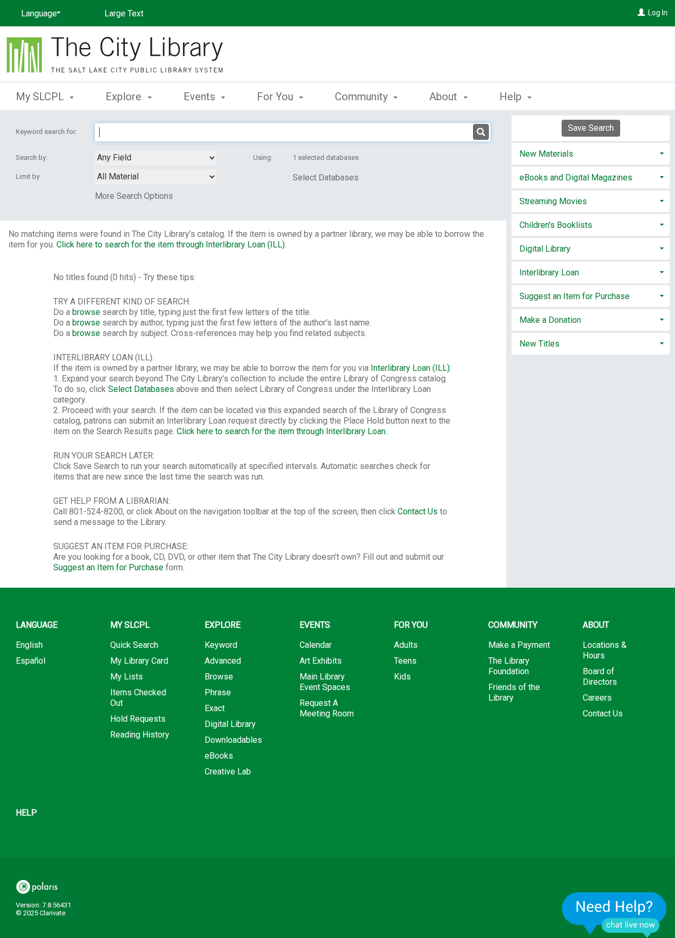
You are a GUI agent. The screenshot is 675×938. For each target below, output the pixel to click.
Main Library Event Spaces (325, 682)
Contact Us (418, 511)
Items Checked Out (138, 697)
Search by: (32, 157)
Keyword (221, 645)
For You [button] (276, 96)
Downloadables (233, 740)
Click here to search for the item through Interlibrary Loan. (282, 431)
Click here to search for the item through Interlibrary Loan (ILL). (171, 245)
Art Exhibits (321, 661)
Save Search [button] (591, 128)
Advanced (223, 661)
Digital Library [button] (545, 249)
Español (30, 661)
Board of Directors (600, 676)
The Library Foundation (508, 666)
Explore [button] (124, 96)
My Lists (126, 677)
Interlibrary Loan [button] (549, 272)
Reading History (139, 735)
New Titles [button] (539, 344)
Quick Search (134, 645)
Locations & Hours (604, 650)
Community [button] (362, 96)
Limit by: (29, 176)
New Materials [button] (546, 154)
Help (26, 813)
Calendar (316, 645)
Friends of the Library (514, 692)
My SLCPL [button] (41, 96)
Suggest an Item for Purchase (108, 567)
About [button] (444, 96)
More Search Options (134, 196)
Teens (405, 661)
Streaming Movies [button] (553, 201)
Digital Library (230, 724)
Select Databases (326, 178)
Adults (406, 645)
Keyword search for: (47, 132)
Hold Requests (138, 719)
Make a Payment (519, 645)
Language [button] (36, 625)
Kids (402, 677)
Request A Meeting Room (327, 708)
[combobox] (155, 157)
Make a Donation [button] (550, 320)
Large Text (123, 13)
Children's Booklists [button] (555, 225)
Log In (658, 12)
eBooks (219, 756)
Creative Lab (228, 772)
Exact (215, 708)
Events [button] (201, 96)
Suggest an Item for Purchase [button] (574, 296)
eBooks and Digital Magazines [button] (575, 178)
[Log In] (641, 12)
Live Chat (614, 914)
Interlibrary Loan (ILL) (410, 368)
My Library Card (139, 661)
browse (86, 312)
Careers (597, 698)
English (29, 645)
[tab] (591, 153)
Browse (219, 677)
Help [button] (511, 96)
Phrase (218, 692)
